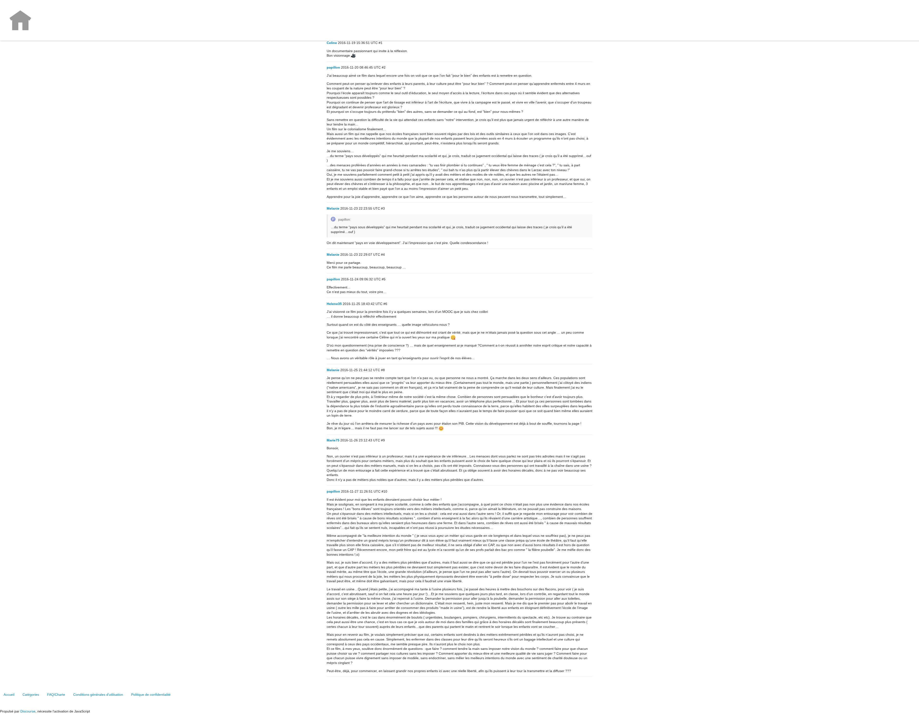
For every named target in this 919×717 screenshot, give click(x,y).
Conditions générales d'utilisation (98, 694)
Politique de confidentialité (151, 694)
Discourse (27, 711)
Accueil (9, 694)
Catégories (30, 694)
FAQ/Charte (56, 694)
